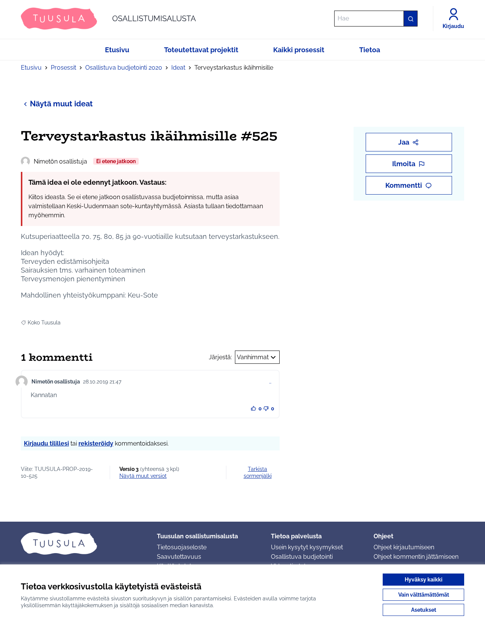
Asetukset (423, 610)
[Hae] (410, 18)
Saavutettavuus (179, 556)
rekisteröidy (95, 443)
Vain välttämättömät (423, 595)
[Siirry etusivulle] (83, 543)
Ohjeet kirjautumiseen (404, 547)
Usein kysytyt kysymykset (307, 547)
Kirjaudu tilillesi (46, 443)
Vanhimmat (253, 357)
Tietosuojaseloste (182, 547)
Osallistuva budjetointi (302, 556)
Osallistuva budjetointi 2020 (123, 67)
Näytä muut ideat (61, 103)
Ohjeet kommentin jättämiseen (416, 556)
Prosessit (63, 67)
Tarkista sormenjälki (258, 472)
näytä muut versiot (143, 476)
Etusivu (31, 67)
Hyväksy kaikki (424, 580)
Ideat (178, 67)
